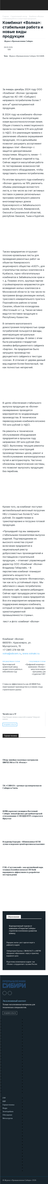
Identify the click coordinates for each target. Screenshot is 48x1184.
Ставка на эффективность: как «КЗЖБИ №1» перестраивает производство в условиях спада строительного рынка (23, 687)
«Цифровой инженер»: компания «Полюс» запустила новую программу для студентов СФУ (35, 669)
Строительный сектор (19, 16)
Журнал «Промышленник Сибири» (18, 41)
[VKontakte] (10, 993)
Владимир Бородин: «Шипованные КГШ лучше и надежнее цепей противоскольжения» (24, 842)
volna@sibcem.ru (12, 653)
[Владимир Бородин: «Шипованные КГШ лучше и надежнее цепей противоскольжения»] (24, 831)
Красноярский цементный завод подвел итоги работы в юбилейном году (12, 668)
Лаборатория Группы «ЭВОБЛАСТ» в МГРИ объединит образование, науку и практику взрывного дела (23, 953)
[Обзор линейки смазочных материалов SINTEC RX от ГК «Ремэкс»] (24, 749)
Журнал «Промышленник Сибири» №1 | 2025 (26, 56)
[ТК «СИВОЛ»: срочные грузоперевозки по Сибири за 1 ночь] (24, 775)
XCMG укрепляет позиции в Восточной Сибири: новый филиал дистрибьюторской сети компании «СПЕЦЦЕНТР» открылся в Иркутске (23, 815)
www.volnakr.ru (30, 653)
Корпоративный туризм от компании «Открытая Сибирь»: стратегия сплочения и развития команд (23, 929)
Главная (6, 16)
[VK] (24, 699)
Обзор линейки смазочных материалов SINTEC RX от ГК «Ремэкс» (20, 761)
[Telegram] (24, 705)
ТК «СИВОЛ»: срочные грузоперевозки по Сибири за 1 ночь (22, 786)
